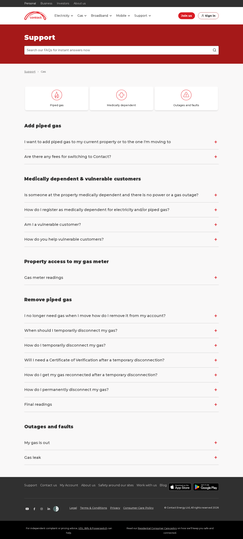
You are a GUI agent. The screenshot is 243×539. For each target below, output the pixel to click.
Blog (163, 485)
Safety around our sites (115, 485)
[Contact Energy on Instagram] (41, 509)
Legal (73, 508)
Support (30, 71)
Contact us (48, 485)
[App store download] (180, 486)
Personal (30, 3)
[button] (121, 142)
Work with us (146, 485)
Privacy (115, 508)
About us (80, 3)
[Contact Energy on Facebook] (34, 509)
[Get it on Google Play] (206, 486)
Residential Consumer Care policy (157, 528)
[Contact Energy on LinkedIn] (49, 509)
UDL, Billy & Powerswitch (92, 528)
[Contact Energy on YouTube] (27, 509)
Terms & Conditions (93, 508)
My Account (69, 485)
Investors (63, 3)
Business (46, 3)
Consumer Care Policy (138, 508)
